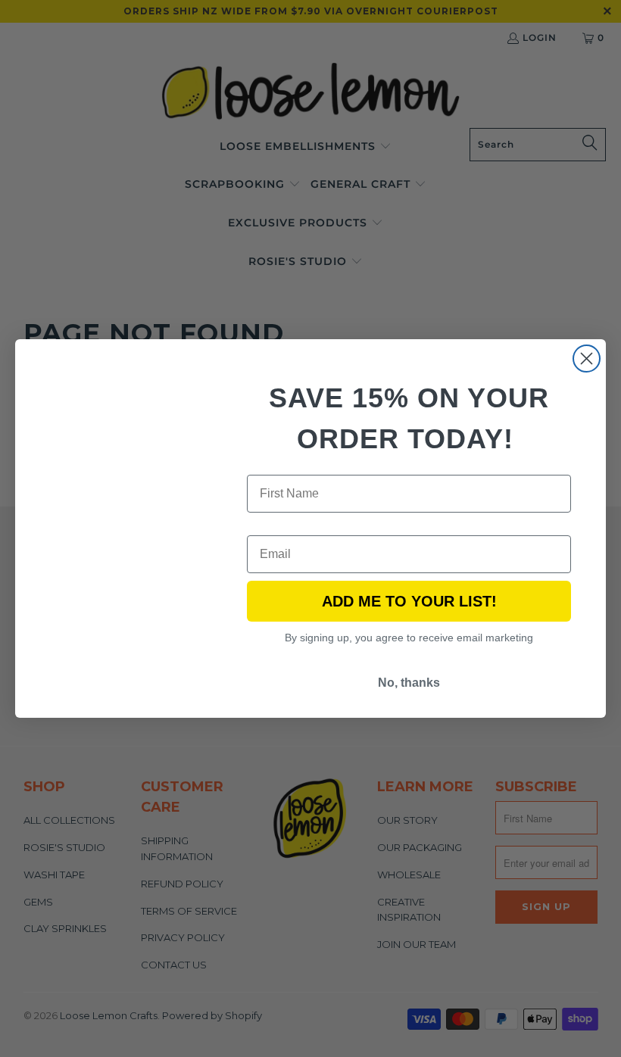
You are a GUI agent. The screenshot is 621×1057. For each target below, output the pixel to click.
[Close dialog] (586, 358)
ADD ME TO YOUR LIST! (409, 601)
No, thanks (409, 682)
